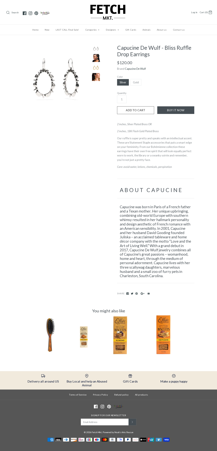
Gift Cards (130, 30)
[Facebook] (24, 13)
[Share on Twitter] (132, 293)
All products (141, 394)
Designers (112, 30)
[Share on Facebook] (127, 293)
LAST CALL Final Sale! (67, 30)
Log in (194, 12)
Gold (136, 82)
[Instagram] (30, 13)
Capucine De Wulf (135, 68)
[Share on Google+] (142, 293)
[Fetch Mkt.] (108, 5)
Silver (123, 82)
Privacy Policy (100, 394)
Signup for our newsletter (108, 415)
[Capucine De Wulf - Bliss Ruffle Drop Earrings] (56, 78)
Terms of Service (78, 394)
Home (35, 30)
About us (161, 30)
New (47, 30)
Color (120, 76)
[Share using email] (148, 293)
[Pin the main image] (136, 293)
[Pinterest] (36, 13)
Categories (92, 30)
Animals (146, 30)
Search (15, 12)
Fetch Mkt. (97, 432)
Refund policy (121, 394)
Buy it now (176, 110)
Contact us (179, 30)
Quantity (121, 93)
